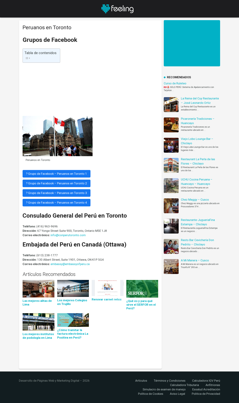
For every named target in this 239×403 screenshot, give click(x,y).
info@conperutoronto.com (68, 235)
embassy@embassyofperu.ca (70, 264)
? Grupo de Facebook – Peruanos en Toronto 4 (56, 202)
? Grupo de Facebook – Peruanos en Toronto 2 (56, 183)
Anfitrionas (213, 385)
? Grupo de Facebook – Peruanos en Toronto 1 (56, 173)
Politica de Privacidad (206, 393)
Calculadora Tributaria (184, 385)
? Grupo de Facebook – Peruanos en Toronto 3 (56, 193)
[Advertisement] (90, 90)
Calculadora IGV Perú (206, 380)
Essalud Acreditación (206, 389)
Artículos (141, 380)
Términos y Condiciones (169, 380)
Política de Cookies (150, 393)
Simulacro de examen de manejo (164, 389)
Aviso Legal (177, 393)
